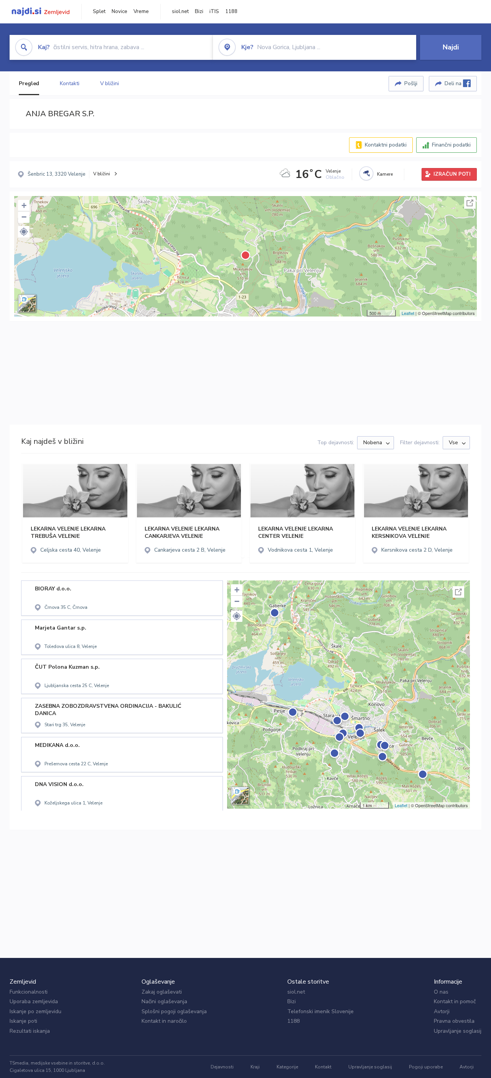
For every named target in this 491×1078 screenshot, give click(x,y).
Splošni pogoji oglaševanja (174, 1011)
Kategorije (287, 1067)
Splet (99, 11)
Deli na (454, 83)
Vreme (141, 11)
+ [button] (23, 205)
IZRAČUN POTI (452, 174)
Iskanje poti (23, 1021)
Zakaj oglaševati (162, 992)
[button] (24, 231)
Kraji (255, 1067)
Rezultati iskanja (30, 1031)
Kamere (385, 174)
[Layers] (27, 303)
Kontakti (69, 83)
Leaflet (408, 313)
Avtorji (442, 1011)
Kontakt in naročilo (164, 1021)
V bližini (109, 83)
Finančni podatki (451, 144)
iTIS (214, 11)
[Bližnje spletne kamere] (366, 173)
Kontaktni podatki (386, 144)
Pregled (29, 83)
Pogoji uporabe (426, 1067)
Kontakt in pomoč (455, 1001)
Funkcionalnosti (29, 992)
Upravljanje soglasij (457, 1031)
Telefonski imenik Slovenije (320, 1011)
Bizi (199, 11)
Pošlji (410, 83)
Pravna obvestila (454, 1021)
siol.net (180, 11)
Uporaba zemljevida (34, 1001)
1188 (231, 11)
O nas (441, 992)
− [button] (23, 217)
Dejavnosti (222, 1067)
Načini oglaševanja (164, 1001)
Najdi (451, 47)
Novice (119, 11)
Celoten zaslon (470, 203)
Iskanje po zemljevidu (35, 1011)
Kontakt (323, 1067)
